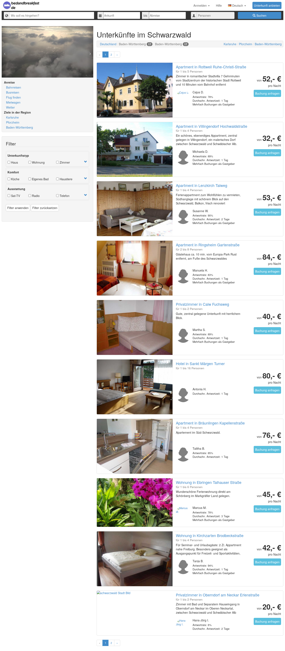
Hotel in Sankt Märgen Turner (200, 363)
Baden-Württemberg (19, 127)
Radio (35, 196)
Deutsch (237, 5)
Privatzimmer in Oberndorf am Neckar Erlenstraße (217, 594)
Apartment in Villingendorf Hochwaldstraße (211, 126)
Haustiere (65, 179)
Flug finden (13, 97)
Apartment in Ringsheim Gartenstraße (208, 244)
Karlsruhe (12, 117)
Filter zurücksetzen (44, 208)
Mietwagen (13, 102)
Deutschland (108, 44)
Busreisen (12, 92)
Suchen (261, 15)
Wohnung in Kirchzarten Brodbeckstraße (209, 535)
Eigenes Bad (40, 179)
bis (145, 15)
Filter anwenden (18, 208)
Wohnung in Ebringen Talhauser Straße (208, 482)
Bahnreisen (13, 87)
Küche (14, 179)
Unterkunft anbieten (267, 5)
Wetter (10, 107)
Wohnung (38, 162)
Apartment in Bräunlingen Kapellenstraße (210, 423)
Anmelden (200, 5)
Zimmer (64, 162)
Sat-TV (15, 196)
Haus (14, 162)
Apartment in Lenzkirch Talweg (201, 185)
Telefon (64, 196)
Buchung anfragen (267, 93)
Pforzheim (12, 122)
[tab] (47, 159)
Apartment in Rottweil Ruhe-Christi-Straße (211, 66)
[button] (85, 162)
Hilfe (219, 5)
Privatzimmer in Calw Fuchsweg (202, 304)
